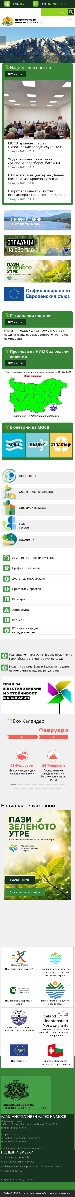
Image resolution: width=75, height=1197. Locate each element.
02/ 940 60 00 (19, 1127)
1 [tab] (23, 59)
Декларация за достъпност (20, 1179)
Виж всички (15, 73)
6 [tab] (53, 59)
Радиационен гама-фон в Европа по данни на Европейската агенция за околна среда (40, 656)
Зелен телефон (25, 525)
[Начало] (23, 21)
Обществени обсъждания (36, 492)
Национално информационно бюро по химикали (33, 1166)
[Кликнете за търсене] (70, 12)
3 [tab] (35, 59)
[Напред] (72, 40)
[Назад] (3, 40)
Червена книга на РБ (16, 1156)
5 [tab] (47, 59)
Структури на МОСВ (33, 508)
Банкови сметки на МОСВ (19, 1161)
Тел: (54, 4)
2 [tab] (29, 59)
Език (18, 4)
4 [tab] (41, 59)
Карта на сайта (13, 1170)
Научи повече (20, 880)
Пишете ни (26, 539)
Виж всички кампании (25, 892)
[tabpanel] (37, 45)
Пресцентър (27, 476)
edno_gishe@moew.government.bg (26, 1148)
